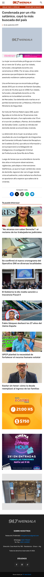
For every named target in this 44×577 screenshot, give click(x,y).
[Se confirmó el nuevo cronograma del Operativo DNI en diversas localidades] (22, 248)
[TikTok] (27, 565)
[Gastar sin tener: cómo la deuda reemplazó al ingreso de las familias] (22, 373)
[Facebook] (17, 565)
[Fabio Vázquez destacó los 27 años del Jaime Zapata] (22, 310)
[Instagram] (22, 565)
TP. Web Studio (27, 574)
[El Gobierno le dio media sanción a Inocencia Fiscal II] (22, 279)
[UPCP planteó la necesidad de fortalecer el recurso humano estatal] (22, 342)
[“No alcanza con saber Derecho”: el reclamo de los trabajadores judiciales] (22, 216)
